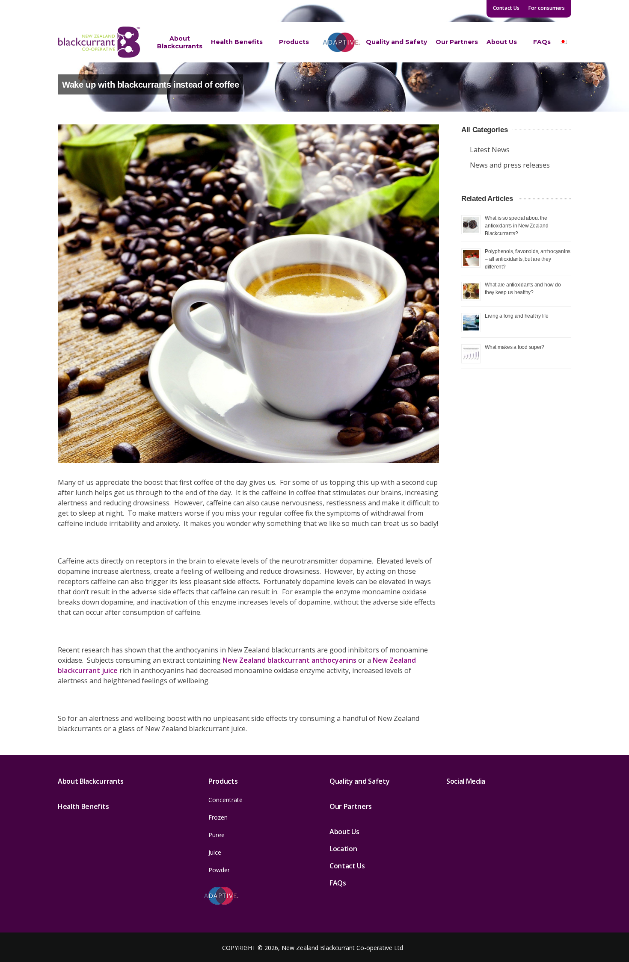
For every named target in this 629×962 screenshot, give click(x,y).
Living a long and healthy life (517, 315)
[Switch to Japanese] (563, 42)
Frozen (218, 817)
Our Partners (457, 42)
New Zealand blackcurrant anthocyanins (289, 660)
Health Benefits (237, 42)
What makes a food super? (514, 347)
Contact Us (506, 8)
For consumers (546, 8)
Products (294, 42)
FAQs (542, 42)
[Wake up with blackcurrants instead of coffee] (248, 293)
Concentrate (225, 800)
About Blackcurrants (179, 42)
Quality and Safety (396, 42)
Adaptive (341, 42)
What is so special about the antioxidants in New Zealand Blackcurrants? (517, 225)
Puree (216, 835)
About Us (502, 42)
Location (343, 848)
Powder (219, 870)
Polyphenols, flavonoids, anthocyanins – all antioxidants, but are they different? (527, 259)
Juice (214, 852)
